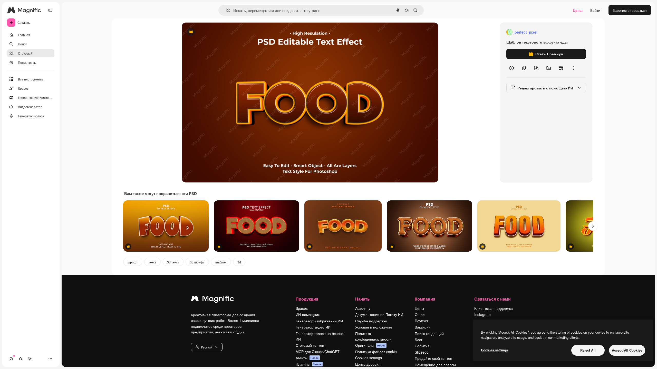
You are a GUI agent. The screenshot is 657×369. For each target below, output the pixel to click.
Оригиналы (370, 345)
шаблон (221, 262)
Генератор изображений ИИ (319, 320)
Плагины (309, 364)
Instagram (482, 314)
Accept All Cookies (627, 350)
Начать (362, 299)
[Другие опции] (573, 68)
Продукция (307, 299)
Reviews (421, 320)
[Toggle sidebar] (50, 10)
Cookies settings (368, 357)
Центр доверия (368, 364)
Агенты (307, 357)
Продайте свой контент (434, 358)
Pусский (206, 347)
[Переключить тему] (30, 359)
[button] (207, 347)
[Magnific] (212, 299)
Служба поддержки (371, 320)
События (422, 345)
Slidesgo (422, 352)
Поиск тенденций (429, 333)
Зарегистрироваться (630, 10)
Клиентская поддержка (493, 308)
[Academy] (20, 359)
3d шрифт (197, 262)
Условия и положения (373, 327)
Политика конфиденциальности (373, 336)
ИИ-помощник (308, 314)
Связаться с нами (492, 299)
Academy (362, 308)
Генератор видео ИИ (313, 327)
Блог (418, 339)
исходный (216, 32)
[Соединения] (11, 359)
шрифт (133, 262)
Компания (425, 299)
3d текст (173, 262)
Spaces (302, 308)
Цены (578, 10)
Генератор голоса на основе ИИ (320, 336)
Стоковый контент (311, 345)
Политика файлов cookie (376, 351)
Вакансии (423, 327)
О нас (419, 314)
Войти (595, 10)
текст (152, 262)
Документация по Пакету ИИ (379, 314)
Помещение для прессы (435, 364)
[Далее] (592, 226)
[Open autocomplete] (226, 10)
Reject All (588, 350)
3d (239, 262)
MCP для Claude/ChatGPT (318, 351)
